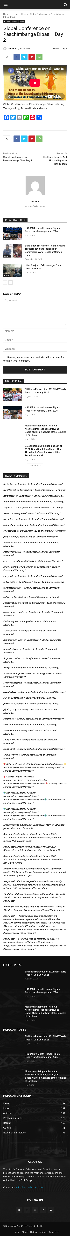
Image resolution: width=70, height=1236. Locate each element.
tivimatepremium (12, 587)
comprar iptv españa (13, 612)
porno (6, 703)
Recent (15, 21)
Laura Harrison (11, 739)
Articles (7, 256)
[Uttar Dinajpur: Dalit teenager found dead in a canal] (12, 270)
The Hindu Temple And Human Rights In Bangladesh (55, 160)
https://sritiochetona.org (35, 206)
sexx (5, 724)
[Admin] (5, 48)
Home (6, 14)
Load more (34, 465)
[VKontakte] (51, 1210)
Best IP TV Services (12, 542)
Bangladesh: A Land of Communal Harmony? (40, 484)
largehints (8, 507)
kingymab (8, 576)
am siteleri (8, 718)
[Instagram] (43, 1210)
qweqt (6, 667)
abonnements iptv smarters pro (19, 673)
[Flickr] (35, 1210)
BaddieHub (9, 501)
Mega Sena (8, 519)
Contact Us (54, 1232)
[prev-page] (5, 282)
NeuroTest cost (10, 649)
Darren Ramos (10, 730)
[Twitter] (24, 57)
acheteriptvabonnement (15, 602)
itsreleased (8, 495)
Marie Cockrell (10, 630)
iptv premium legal (12, 639)
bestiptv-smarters (12, 551)
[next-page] (10, 282)
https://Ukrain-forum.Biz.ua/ (18, 566)
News (22, 21)
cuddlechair (9, 524)
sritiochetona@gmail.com (29, 1187)
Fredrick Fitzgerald (12, 682)
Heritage (15, 14)
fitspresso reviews (12, 658)
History (24, 14)
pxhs (5, 536)
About (25, 1232)
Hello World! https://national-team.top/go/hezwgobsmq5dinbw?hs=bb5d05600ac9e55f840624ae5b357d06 (23, 796)
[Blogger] (19, 1210)
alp (5, 697)
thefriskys (8, 484)
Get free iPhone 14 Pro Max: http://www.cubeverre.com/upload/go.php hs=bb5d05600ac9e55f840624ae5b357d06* (25, 780)
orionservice (9, 530)
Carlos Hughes (10, 621)
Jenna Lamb (9, 748)
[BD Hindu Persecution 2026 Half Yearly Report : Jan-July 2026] (12, 394)
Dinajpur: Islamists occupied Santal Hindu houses (38, 910)
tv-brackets (8, 581)
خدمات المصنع (9, 691)
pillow (6, 597)
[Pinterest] (31, 57)
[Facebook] (17, 57)
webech (7, 513)
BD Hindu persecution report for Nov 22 (40, 850)
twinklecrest (9, 489)
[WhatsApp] (39, 57)
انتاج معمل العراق (11, 709)
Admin (13, 48)
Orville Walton (10, 754)
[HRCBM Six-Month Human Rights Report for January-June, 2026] (12, 233)
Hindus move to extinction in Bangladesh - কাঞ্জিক (26, 824)
